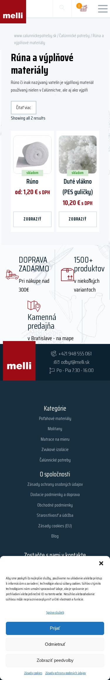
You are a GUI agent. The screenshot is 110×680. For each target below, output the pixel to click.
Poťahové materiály (55, 418)
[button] (101, 563)
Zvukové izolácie (55, 449)
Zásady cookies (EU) (55, 525)
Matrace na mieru (55, 439)
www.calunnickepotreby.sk (35, 35)
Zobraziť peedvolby (55, 660)
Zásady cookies (33, 673)
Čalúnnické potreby (74, 35)
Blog (55, 536)
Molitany (55, 428)
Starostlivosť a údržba (55, 515)
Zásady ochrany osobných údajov (65, 673)
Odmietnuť (55, 644)
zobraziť (32, 219)
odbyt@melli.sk (75, 362)
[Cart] (83, 8)
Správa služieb (55, 612)
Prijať (55, 628)
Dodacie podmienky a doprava (55, 494)
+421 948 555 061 (75, 354)
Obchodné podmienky (55, 505)
